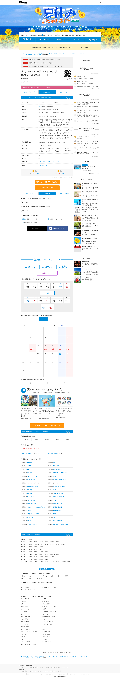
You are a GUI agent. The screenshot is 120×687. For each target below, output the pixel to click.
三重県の (28, 462)
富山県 (35, 549)
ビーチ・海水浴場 (25, 629)
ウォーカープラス (23, 667)
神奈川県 (36, 544)
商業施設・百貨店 (47, 631)
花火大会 (47, 667)
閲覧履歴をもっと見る (92, 173)
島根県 (52, 557)
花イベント (45, 614)
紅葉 (59, 667)
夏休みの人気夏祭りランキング (31, 448)
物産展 (44, 609)
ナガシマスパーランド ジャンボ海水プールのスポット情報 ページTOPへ (57, 652)
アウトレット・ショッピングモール (30, 631)
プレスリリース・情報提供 (57, 674)
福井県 (41, 549)
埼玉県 (46, 544)
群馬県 (52, 544)
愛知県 (57, 439)
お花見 (34, 667)
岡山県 (35, 557)
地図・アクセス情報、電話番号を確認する (47, 182)
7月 (47, 383)
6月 (30, 383)
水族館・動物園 (25, 626)
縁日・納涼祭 (45, 601)
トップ (29, 92)
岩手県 (41, 541)
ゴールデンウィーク (40, 667)
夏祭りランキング (25, 587)
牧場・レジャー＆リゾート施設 (29, 644)
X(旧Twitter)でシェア (38, 228)
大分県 (52, 562)
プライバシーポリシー (36, 674)
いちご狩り (30, 667)
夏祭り (61, 39)
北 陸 (23, 549)
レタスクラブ (22, 671)
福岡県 (30, 562)
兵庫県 (41, 554)
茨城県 (63, 544)
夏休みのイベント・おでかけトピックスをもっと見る (47, 425)
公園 (22, 639)
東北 (44, 35)
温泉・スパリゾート (47, 629)
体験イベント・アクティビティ (50, 606)
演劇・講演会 (24, 619)
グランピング (24, 624)
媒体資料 (65, 674)
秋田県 (46, 541)
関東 (48, 35)
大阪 (70, 35)
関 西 (23, 554)
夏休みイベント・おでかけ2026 (29, 35)
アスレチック (45, 639)
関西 (66, 35)
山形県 (52, 541)
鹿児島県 (63, 562)
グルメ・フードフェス (27, 609)
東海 (59, 35)
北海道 (40, 35)
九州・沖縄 (82, 35)
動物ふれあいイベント (27, 616)
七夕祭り (23, 601)
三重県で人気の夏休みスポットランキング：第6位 (37, 87)
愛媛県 (35, 559)
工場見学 (23, 634)
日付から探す (28, 39)
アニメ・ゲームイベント (27, 614)
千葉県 (41, 544)
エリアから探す (44, 39)
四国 (77, 35)
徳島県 (41, 559)
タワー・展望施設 (25, 642)
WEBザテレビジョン (38, 671)
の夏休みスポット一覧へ (30, 219)
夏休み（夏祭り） (54, 667)
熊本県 (46, 562)
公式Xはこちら (42, 165)
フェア (44, 619)
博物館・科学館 (46, 634)
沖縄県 (68, 562)
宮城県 (30, 541)
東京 (51, 35)
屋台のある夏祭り (47, 604)
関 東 (23, 544)
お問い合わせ (48, 674)
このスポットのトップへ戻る (47, 187)
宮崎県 (57, 562)
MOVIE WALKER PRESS (47, 671)
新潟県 (41, 546)
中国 (73, 35)
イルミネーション (64, 667)
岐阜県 (36, 439)
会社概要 (77, 674)
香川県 (30, 559)
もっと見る (95, 88)
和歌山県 (52, 554)
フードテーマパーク (47, 642)
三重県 (23, 78)
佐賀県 (35, 562)
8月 (64, 383)
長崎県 (41, 562)
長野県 (35, 546)
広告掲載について (71, 674)
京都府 (35, 554)
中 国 (23, 557)
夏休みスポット (25, 621)
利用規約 (28, 674)
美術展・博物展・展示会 (48, 616)
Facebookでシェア (58, 228)
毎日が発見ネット (56, 671)
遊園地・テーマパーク (48, 624)
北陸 (63, 35)
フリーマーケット (25, 611)
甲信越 (55, 35)
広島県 (30, 557)
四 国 (23, 559)
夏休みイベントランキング (49, 587)
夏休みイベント (25, 599)
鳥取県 (46, 557)
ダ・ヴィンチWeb (29, 671)
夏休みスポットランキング (28, 590)
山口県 (41, 557)
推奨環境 (43, 674)
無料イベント (24, 606)
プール (77, 39)
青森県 (35, 541)
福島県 (57, 541)
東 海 (23, 551)
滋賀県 (57, 554)
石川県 (30, 549)
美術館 (23, 637)
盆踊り (23, 604)
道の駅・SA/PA (46, 637)
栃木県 (57, 544)
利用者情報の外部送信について (86, 674)
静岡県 (47, 439)
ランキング (30, 453)
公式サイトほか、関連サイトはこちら (48, 162)
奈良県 (46, 554)
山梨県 (30, 546)
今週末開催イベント (93, 39)
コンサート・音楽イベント (49, 611)
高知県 (46, 559)
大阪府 (30, 554)
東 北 (23, 541)
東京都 (30, 544)
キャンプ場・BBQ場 (47, 621)
